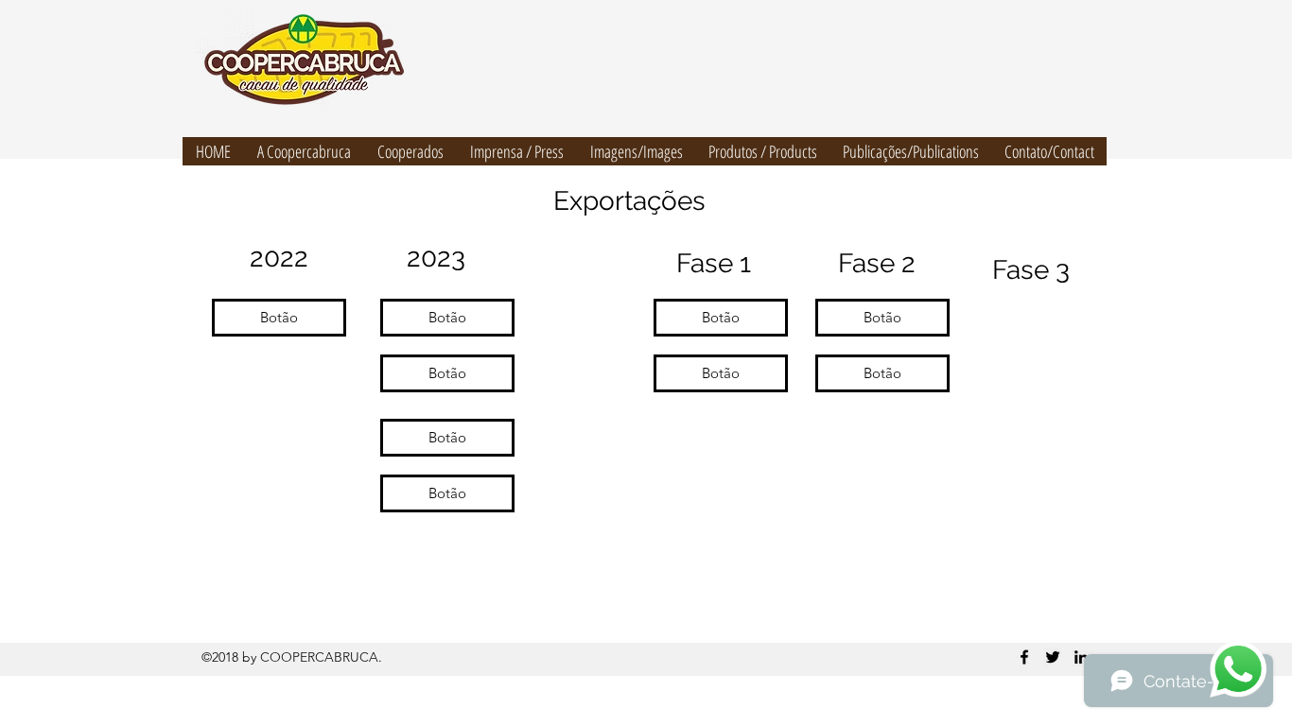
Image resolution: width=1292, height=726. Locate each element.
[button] (279, 318)
